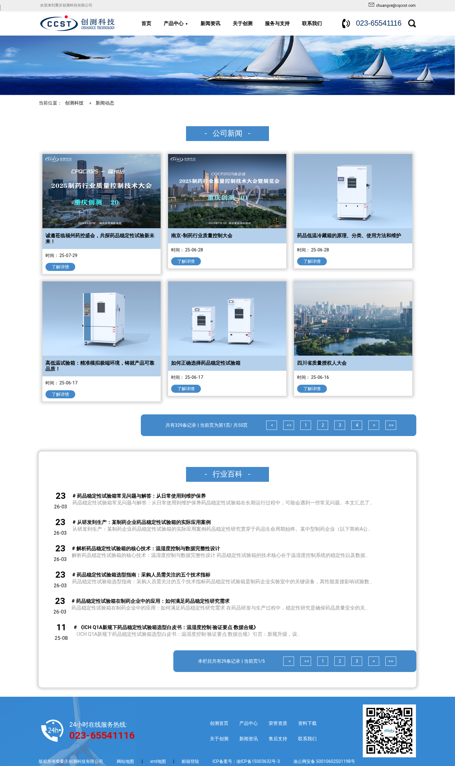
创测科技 (74, 103)
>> (391, 425)
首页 (146, 23)
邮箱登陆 (190, 761)
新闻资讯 (210, 23)
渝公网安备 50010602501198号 (324, 761)
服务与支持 (277, 23)
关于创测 (243, 23)
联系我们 (312, 23)
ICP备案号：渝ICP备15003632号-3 (246, 761)
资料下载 (307, 723)
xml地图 (158, 761)
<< (289, 425)
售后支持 (278, 739)
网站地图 (125, 761)
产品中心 (174, 23)
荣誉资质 (278, 723)
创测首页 (219, 723)
